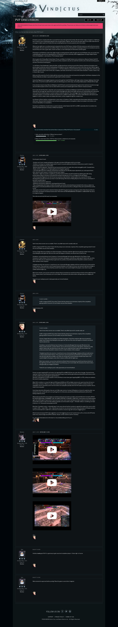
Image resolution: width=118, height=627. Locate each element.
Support (50, 617)
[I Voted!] (22, 45)
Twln (22, 549)
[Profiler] (24, 441)
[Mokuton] (22, 436)
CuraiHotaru (22, 322)
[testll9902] (34, 126)
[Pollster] (24, 45)
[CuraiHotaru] (22, 327)
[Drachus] (22, 160)
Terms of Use (70, 617)
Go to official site (20, 1)
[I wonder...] (24, 164)
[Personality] (24, 558)
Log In (89, 20)
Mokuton (22, 432)
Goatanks (22, 36)
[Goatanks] (22, 40)
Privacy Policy (59, 617)
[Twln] (22, 554)
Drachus (22, 155)
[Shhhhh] (20, 45)
